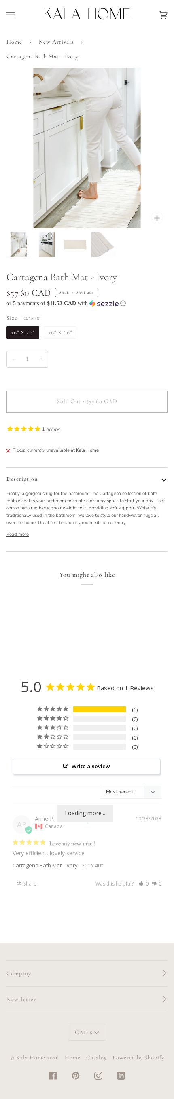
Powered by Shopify (138, 1057)
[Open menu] (18, 15)
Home (14, 41)
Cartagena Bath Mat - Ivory (45, 865)
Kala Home (30, 1057)
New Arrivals (56, 41)
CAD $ (84, 1032)
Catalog (96, 1057)
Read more (17, 534)
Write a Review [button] (91, 766)
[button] (87, 303)
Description (22, 479)
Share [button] (29, 883)
